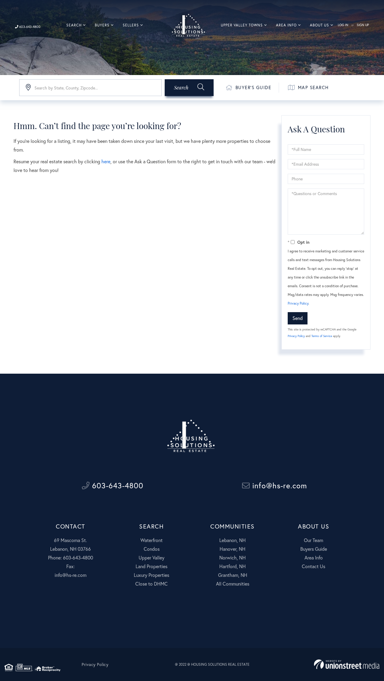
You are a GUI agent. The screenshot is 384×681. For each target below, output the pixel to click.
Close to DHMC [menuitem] (151, 583)
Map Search (313, 87)
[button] (189, 87)
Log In (343, 25)
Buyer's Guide (254, 87)
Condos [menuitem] (152, 549)
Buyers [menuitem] (102, 25)
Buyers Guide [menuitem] (313, 549)
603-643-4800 (29, 27)
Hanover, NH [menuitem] (232, 549)
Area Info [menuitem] (286, 25)
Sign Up (363, 25)
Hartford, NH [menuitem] (232, 566)
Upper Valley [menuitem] (151, 557)
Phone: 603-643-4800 (70, 557)
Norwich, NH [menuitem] (232, 557)
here (105, 161)
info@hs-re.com (278, 485)
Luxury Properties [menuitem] (151, 575)
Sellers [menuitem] (131, 25)
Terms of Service (321, 336)
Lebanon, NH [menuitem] (232, 540)
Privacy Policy (298, 303)
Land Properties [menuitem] (151, 566)
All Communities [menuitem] (232, 583)
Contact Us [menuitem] (313, 566)
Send (297, 318)
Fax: (70, 566)
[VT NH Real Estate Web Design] (347, 664)
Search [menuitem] (74, 25)
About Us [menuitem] (319, 25)
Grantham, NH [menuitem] (232, 575)
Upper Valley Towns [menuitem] (242, 25)
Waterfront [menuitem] (151, 540)
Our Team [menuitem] (313, 540)
